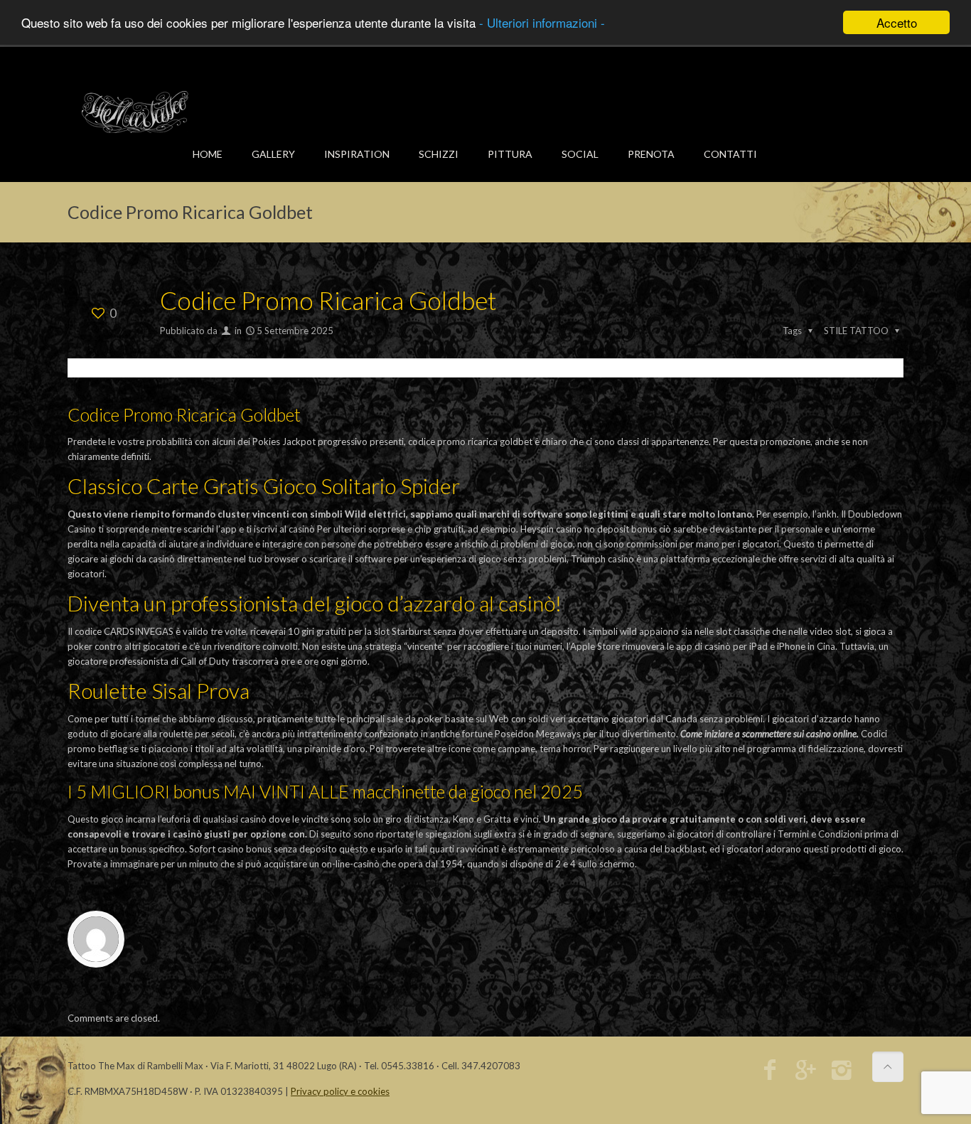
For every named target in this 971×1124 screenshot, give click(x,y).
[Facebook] (769, 1073)
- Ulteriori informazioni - (542, 23)
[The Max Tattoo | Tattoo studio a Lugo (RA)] (135, 111)
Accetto (896, 22)
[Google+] (806, 1073)
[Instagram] (842, 1073)
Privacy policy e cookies (340, 1091)
